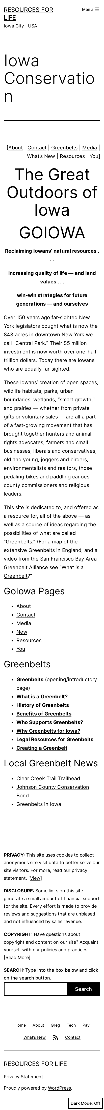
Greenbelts (64, 148)
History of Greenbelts (42, 705)
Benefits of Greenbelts (43, 714)
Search (83, 989)
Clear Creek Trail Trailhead (48, 778)
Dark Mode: (82, 1103)
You (94, 156)
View (35, 878)
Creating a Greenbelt (41, 748)
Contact (37, 148)
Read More (17, 957)
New (21, 632)
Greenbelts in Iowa (38, 804)
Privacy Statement (23, 1076)
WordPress (59, 1088)
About (15, 148)
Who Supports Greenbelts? (49, 722)
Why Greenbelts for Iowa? (48, 731)
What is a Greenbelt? (42, 697)
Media (89, 148)
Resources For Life (35, 1063)
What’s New (41, 156)
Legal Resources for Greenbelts (54, 739)
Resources (72, 156)
